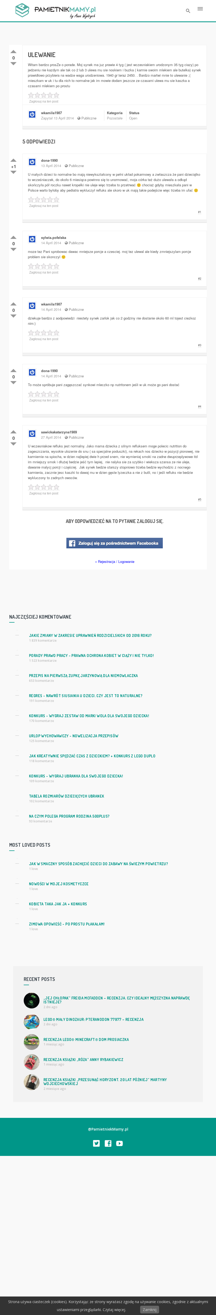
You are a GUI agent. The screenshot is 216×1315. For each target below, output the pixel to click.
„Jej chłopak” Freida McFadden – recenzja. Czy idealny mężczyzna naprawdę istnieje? (116, 1000)
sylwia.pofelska (53, 237)
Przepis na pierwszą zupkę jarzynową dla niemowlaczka (83, 675)
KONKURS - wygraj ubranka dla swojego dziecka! (76, 776)
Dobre (13, 50)
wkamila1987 (51, 112)
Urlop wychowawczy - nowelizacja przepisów (73, 736)
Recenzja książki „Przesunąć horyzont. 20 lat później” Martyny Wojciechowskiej (105, 1081)
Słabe (13, 62)
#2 (199, 278)
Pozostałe (114, 118)
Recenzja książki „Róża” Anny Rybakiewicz (83, 1059)
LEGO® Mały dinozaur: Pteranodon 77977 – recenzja (93, 1019)
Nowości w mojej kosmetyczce (59, 884)
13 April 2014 (51, 165)
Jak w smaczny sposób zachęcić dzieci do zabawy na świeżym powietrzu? (98, 864)
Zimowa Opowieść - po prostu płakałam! (67, 924)
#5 (199, 499)
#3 (199, 345)
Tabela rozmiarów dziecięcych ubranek (66, 796)
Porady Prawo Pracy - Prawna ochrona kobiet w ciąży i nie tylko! (91, 655)
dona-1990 (49, 160)
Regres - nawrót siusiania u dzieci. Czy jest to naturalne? (86, 695)
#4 (199, 406)
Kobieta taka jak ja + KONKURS (58, 904)
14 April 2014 (51, 242)
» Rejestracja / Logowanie (114, 561)
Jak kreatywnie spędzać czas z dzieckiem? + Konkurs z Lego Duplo (92, 756)
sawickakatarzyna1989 (59, 431)
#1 (199, 212)
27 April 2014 (51, 437)
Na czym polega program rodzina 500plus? (69, 816)
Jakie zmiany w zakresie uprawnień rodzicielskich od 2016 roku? (90, 635)
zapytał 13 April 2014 (57, 118)
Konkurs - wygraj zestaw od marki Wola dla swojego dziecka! (89, 716)
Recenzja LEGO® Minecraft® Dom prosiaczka (86, 1039)
